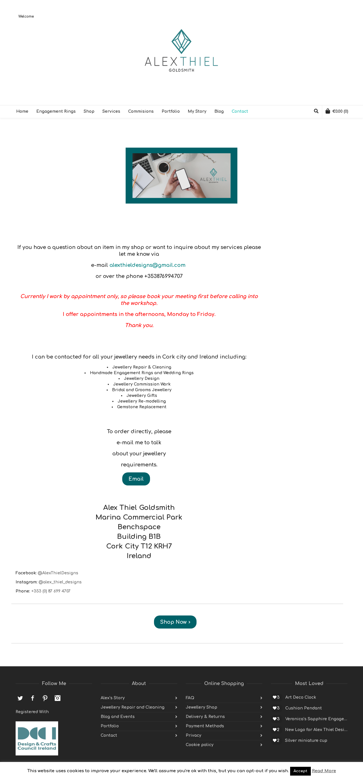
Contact (109, 735)
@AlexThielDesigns (58, 573)
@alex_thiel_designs (60, 582)
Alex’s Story (113, 698)
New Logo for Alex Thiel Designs (316, 730)
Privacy (193, 735)
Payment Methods (205, 726)
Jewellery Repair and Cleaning (132, 707)
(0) (340, 111)
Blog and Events (118, 717)
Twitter (20, 698)
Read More (324, 770)
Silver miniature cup (306, 740)
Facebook (32, 698)
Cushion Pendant (303, 708)
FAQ (190, 698)
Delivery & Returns (205, 717)
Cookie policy (200, 745)
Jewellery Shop (201, 707)
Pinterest (45, 698)
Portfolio (110, 726)
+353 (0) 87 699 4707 (51, 591)
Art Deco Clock (300, 697)
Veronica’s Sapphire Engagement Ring (316, 719)
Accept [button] (300, 771)
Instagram (57, 698)
